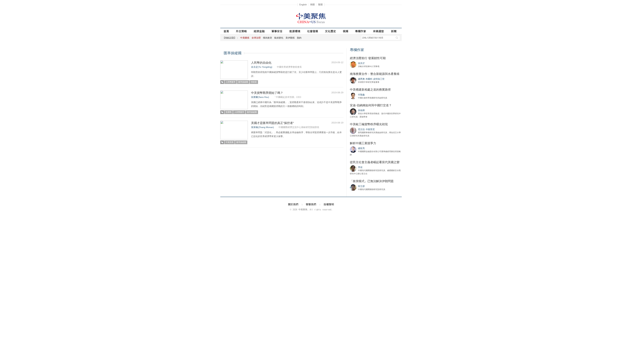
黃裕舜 (361, 110)
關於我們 (293, 204)
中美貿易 (229, 142)
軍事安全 (276, 31)
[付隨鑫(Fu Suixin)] (353, 95)
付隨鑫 (361, 94)
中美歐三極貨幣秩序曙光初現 (369, 124)
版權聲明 (329, 204)
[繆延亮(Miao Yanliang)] (353, 149)
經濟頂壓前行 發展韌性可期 (368, 58)
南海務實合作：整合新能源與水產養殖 (374, 74)
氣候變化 (278, 37)
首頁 (226, 31)
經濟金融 (259, 31)
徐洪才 (361, 63)
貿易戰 (228, 112)
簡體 (312, 4)
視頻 (345, 31)
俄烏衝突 (267, 37)
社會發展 (312, 31)
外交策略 (241, 31)
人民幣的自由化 (261, 62)
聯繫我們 (311, 204)
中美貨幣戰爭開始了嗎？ (267, 92)
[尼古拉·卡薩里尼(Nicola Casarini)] (353, 130)
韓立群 (361, 186)
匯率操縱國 (243, 82)
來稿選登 (378, 31)
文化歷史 (330, 31)
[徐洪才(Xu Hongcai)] (353, 64)
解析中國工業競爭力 (363, 143)
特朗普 (254, 82)
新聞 (394, 31)
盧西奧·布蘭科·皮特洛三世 (371, 79)
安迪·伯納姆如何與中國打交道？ (371, 105)
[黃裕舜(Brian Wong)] (353, 111)
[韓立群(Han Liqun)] (353, 187)
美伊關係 (290, 37)
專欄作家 (360, 31)
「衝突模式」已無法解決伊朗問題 (372, 181)
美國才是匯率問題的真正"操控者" (272, 123)
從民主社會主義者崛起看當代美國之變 (374, 162)
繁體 (320, 4)
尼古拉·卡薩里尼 (366, 129)
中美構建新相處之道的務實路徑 (370, 89)
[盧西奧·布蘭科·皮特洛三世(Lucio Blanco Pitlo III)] (353, 80)
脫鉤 (299, 37)
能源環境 (294, 31)
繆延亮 (361, 148)
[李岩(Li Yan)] (353, 168)
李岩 (360, 167)
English (303, 4)
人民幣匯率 (230, 82)
